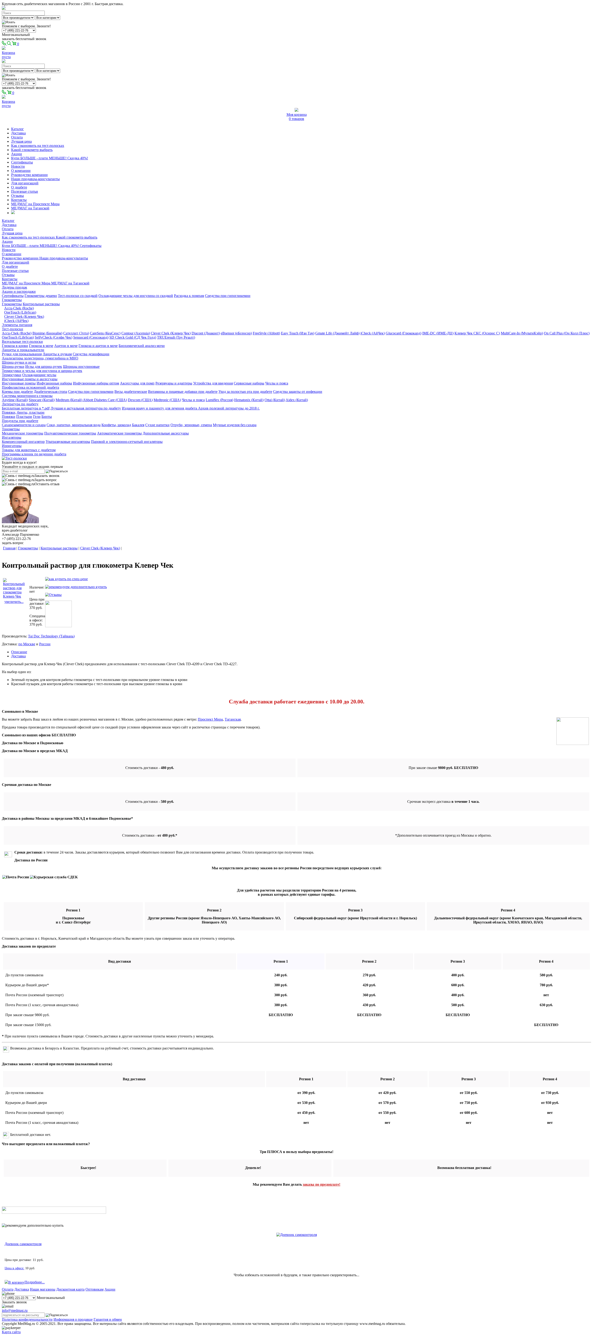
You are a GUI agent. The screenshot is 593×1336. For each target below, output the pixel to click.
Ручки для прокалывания (22, 354)
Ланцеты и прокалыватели (23, 350)
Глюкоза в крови (15, 346)
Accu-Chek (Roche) (19, 308)
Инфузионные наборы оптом (96, 383)
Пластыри (24, 417)
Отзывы (17, 196)
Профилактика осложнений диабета (30, 387)
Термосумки (11, 375)
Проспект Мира (210, 719)
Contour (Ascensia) (135, 333)
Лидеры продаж (14, 287)
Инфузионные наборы (54, 383)
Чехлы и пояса (276, 383)
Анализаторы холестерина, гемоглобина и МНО (40, 358)
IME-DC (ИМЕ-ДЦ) (438, 333)
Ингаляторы (11, 437)
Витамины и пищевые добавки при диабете (183, 392)
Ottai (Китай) (275, 400)
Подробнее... (35, 1282)
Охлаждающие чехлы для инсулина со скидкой (135, 296)
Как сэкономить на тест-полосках (37, 146)
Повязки (8, 417)
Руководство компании (29, 175)
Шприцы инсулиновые (81, 367)
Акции (16, 154)
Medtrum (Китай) (69, 400)
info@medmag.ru (15, 1310)
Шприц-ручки (13, 367)
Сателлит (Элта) (76, 333)
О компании (21, 171)
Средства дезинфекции (91, 354)
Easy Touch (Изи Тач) (297, 333)
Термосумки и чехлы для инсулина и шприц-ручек (42, 371)
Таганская (233, 719)
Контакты (19, 200)
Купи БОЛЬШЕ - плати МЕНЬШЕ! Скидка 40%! (49, 158)
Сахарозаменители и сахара (24, 425)
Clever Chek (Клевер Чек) (24, 316)
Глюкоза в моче (41, 346)
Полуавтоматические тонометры (70, 433)
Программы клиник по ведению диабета (34, 454)
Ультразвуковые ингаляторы (68, 442)
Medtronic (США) (167, 400)
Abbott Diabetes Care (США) (105, 400)
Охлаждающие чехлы (39, 375)
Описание (19, 652)
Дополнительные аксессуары (166, 433)
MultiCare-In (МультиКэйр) (522, 333)
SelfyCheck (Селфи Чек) (53, 337)
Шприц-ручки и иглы (19, 362)
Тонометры (11, 429)
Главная (9, 548)
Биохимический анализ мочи (142, 346)
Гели (37, 417)
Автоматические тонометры (119, 433)
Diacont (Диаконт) (206, 333)
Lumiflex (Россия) (219, 400)
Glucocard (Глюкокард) (403, 333)
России (44, 644)
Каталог (17, 129)
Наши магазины (42, 1289)
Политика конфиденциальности (27, 1319)
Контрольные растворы (41, 304)
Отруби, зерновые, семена (191, 425)
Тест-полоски (12, 329)
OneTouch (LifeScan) (20, 312)
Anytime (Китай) (15, 400)
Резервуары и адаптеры (173, 383)
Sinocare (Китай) (42, 400)
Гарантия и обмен (108, 1319)
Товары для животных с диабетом (29, 450)
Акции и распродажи (19, 291)
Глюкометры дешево (41, 296)
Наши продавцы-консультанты (35, 179)
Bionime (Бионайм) (47, 333)
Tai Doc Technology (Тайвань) (51, 636)
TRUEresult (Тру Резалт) (176, 337)
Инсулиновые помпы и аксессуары (29, 379)
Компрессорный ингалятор (23, 442)
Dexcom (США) (140, 400)
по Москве (26, 644)
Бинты (46, 417)
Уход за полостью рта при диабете (245, 392)
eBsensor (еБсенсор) (236, 333)
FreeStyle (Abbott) (266, 333)
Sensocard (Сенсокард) (90, 337)
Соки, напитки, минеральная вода (74, 425)
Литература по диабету (20, 404)
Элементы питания (17, 325)
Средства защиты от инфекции (297, 392)
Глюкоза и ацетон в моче (98, 346)
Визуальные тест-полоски (22, 341)
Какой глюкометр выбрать (32, 150)
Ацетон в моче (66, 346)
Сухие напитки (157, 425)
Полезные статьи (24, 191)
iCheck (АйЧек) (16, 321)
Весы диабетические (130, 392)
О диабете (19, 187)
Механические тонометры (22, 433)
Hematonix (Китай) (249, 400)
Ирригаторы (12, 446)
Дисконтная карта (70, 1289)
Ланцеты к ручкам (57, 354)
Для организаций (24, 183)
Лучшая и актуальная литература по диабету (85, 408)
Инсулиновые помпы (19, 383)
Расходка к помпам (189, 296)
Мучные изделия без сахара (234, 425)
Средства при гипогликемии (227, 296)
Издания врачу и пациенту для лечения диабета (160, 408)
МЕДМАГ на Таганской (30, 208)
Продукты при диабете (20, 421)
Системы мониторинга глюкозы (27, 396)
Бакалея (138, 425)
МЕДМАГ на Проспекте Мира (35, 204)
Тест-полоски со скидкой (78, 296)
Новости (18, 166)
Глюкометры (12, 300)
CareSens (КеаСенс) (105, 333)
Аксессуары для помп (137, 383)
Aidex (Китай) (297, 400)
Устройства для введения (213, 383)
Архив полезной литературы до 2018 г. (229, 408)
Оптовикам (94, 1289)
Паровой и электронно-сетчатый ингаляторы (127, 442)
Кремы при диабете (17, 392)
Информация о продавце (73, 1319)
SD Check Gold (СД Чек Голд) (132, 337)
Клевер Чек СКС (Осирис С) (477, 333)
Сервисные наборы (249, 383)
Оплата (17, 137)
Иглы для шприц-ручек (43, 367)
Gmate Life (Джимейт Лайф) (337, 333)
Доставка (18, 133)
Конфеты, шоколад (116, 425)
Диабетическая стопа (50, 392)
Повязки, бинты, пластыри (23, 412)
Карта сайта (11, 1332)
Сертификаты (22, 162)
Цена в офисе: (14, 1268)
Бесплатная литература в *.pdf (26, 408)
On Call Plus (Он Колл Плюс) (567, 333)
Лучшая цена (21, 141)
